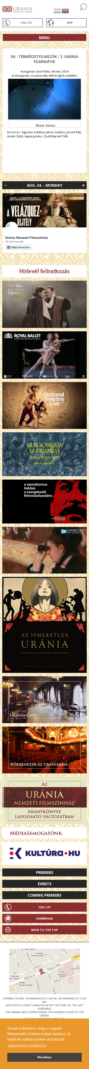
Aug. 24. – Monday (44, 185)
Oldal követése (20, 247)
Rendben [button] (44, 1057)
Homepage (44, 918)
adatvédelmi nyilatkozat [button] (27, 1045)
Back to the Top (44, 930)
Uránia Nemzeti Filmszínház (26, 237)
